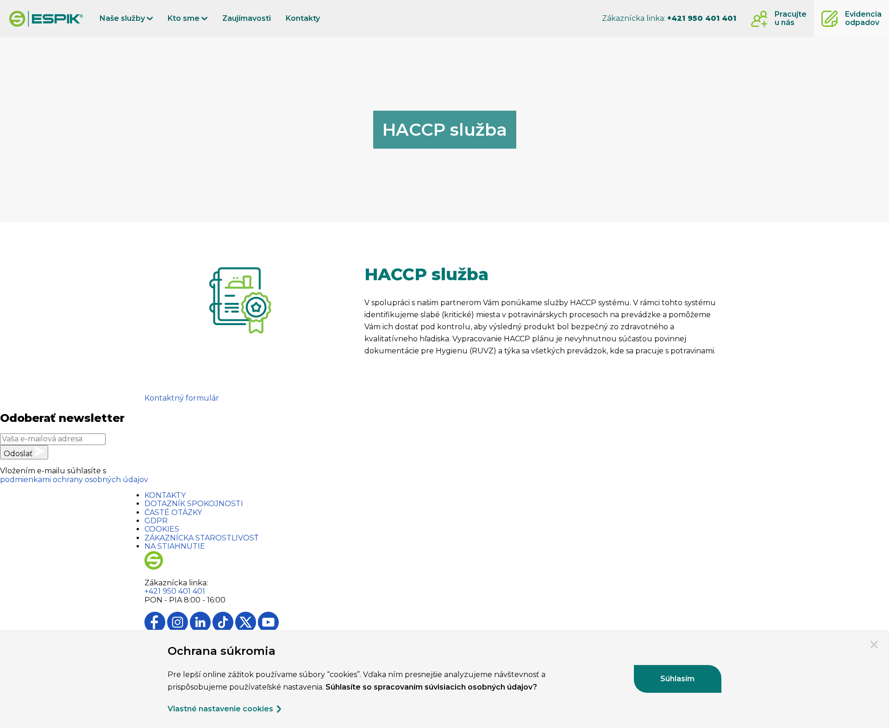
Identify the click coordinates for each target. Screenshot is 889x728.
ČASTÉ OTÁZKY (173, 512)
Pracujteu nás (791, 18)
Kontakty (303, 18)
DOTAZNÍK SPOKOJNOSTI (193, 503)
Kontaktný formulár (181, 398)
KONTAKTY (165, 495)
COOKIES (161, 529)
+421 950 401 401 (174, 591)
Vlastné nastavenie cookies (221, 709)
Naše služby (123, 18)
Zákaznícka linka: (669, 18)
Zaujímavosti (246, 18)
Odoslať (19, 453)
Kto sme (184, 18)
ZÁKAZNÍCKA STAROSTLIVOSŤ (201, 537)
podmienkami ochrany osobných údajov (74, 479)
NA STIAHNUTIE (174, 546)
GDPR (156, 520)
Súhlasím (677, 678)
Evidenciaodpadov (863, 18)
